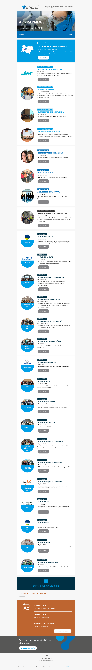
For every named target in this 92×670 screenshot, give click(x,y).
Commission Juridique (46, 423)
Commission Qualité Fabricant (49, 463)
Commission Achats (45, 257)
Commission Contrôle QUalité (49, 321)
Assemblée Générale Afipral (48, 192)
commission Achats (45, 237)
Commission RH (43, 502)
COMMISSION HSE (43, 381)
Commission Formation (46, 362)
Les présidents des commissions (50, 153)
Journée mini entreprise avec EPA (50, 112)
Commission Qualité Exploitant (50, 442)
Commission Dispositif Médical (49, 341)
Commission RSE (43, 543)
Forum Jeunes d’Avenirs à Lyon (49, 69)
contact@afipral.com (68, 667)
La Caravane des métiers (52, 46)
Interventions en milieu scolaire (50, 132)
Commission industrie (46, 402)
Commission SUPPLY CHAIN (47, 562)
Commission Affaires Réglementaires (52, 277)
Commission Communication (48, 299)
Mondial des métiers (45, 89)
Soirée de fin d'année (45, 173)
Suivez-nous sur (46, 585)
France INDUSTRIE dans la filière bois (52, 213)
